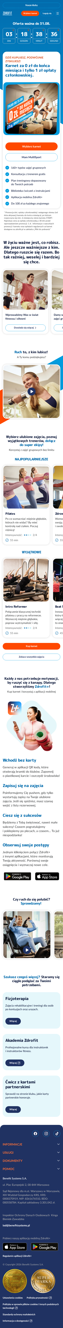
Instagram (46, 1133)
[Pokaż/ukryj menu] (57, 13)
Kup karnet (31, 646)
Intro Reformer (16, 606)
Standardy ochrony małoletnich (19, 1314)
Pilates (10, 514)
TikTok (57, 1133)
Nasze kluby (31, 5)
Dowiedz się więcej (24, 327)
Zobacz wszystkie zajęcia (31, 656)
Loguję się (47, 13)
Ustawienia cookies (13, 1297)
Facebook (35, 1133)
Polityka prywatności (37, 1297)
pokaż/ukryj (58, 1144)
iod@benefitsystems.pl (16, 1225)
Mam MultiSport (31, 157)
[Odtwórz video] (32, 392)
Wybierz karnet (30, 13)
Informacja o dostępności (16, 1320)
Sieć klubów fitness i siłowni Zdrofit (8, 13)
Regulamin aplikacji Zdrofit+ (17, 1256)
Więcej (13, 1021)
